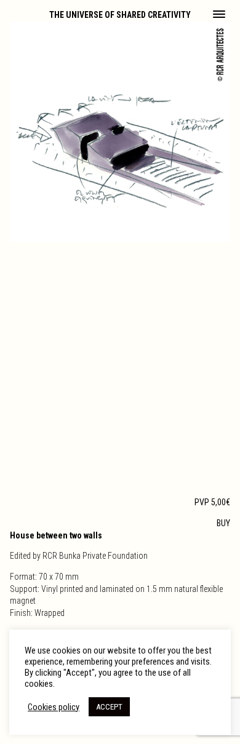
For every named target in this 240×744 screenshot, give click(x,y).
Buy (223, 523)
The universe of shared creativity (120, 15)
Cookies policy (53, 707)
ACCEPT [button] (109, 706)
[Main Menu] (219, 15)
